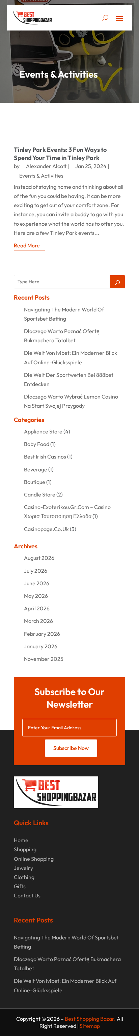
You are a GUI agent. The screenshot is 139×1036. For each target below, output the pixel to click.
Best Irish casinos (45, 456)
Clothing (24, 877)
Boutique (34, 482)
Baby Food (36, 444)
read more (27, 245)
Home (21, 840)
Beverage (35, 469)
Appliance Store (43, 431)
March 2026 (38, 620)
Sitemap (90, 1025)
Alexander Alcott (46, 166)
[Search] (117, 281)
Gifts (20, 886)
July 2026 (35, 570)
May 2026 (36, 595)
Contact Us (27, 895)
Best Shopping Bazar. (90, 1018)
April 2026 (37, 608)
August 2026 (39, 557)
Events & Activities (41, 175)
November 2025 (43, 658)
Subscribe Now (71, 748)
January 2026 (40, 646)
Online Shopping (34, 858)
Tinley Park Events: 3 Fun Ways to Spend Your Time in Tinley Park (60, 153)
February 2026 (42, 633)
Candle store (39, 494)
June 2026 (36, 583)
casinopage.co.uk (46, 529)
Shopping (25, 849)
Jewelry (23, 868)
